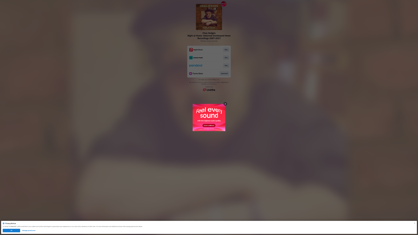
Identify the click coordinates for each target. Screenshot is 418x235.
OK (11, 230)
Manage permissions (28, 230)
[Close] (414, 223)
